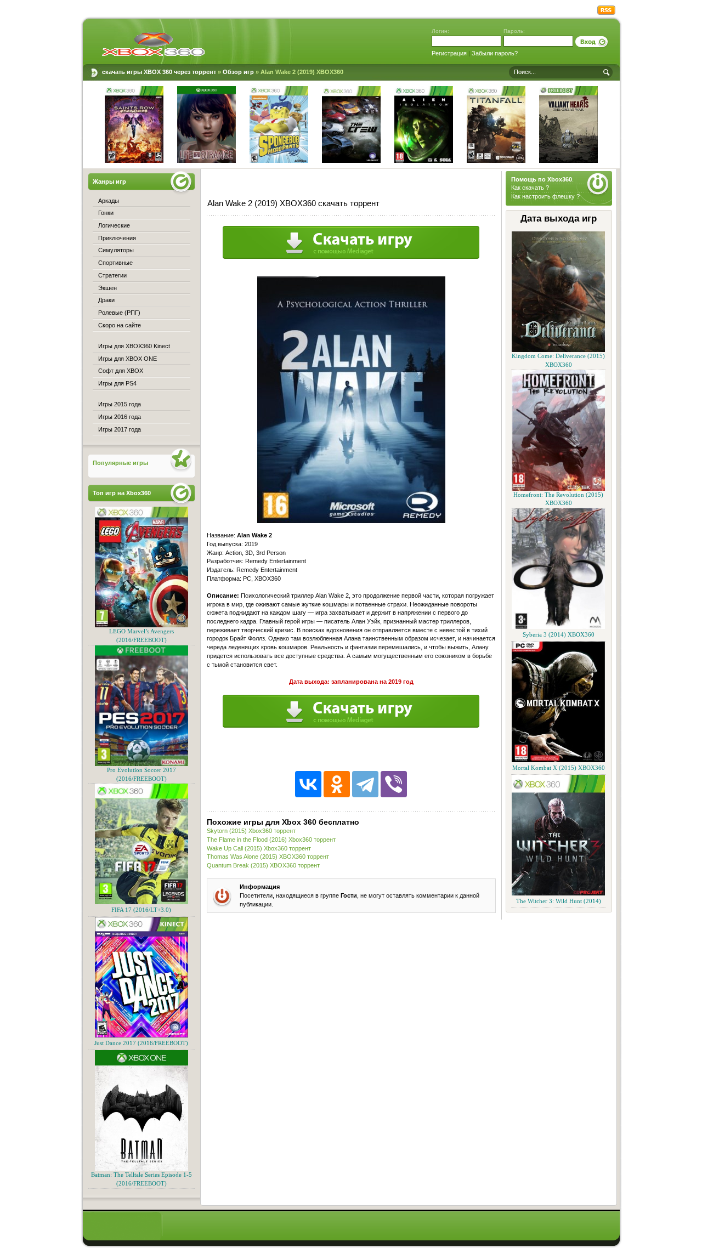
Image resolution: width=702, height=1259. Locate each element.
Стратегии (112, 275)
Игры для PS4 (117, 383)
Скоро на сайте (119, 325)
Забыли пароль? (495, 53)
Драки (106, 300)
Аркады (108, 200)
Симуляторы (116, 250)
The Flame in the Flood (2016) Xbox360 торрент (271, 839)
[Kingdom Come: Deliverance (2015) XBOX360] (558, 350)
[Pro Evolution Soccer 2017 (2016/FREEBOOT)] (141, 764)
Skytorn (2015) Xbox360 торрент (251, 830)
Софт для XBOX (120, 370)
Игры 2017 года (119, 429)
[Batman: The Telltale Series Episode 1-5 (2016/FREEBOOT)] (141, 1169)
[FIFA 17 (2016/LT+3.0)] (141, 902)
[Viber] (394, 784)
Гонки (106, 212)
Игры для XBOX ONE (127, 358)
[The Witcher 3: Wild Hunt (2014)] (558, 894)
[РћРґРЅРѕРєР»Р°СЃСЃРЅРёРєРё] (337, 784)
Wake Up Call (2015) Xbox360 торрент (259, 848)
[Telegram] (365, 784)
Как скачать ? (530, 187)
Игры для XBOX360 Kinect (134, 346)
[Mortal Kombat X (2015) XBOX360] (558, 760)
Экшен (107, 288)
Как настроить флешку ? (545, 196)
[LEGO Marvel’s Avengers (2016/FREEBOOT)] (141, 625)
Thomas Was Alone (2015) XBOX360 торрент (268, 856)
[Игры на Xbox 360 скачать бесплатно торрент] (153, 43)
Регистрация (449, 53)
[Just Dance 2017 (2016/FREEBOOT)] (141, 1036)
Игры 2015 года (119, 404)
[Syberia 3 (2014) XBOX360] (558, 627)
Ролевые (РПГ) (119, 312)
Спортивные (115, 262)
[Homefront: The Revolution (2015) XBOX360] (558, 489)
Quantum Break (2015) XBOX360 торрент (263, 865)
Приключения (117, 238)
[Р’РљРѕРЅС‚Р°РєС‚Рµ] (308, 784)
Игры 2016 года (119, 416)
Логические (114, 225)
